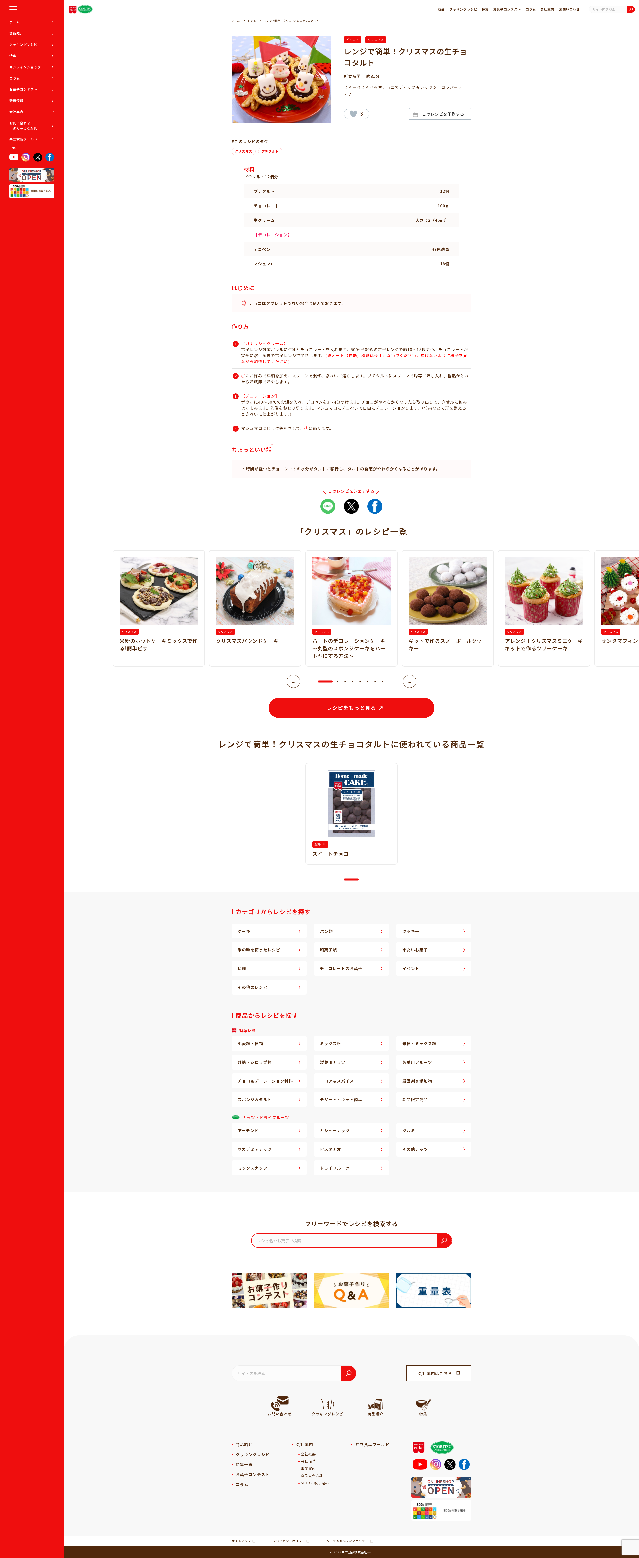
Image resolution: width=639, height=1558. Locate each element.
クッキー (410, 931)
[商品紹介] (375, 1403)
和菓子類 (328, 950)
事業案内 (308, 1468)
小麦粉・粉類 (250, 1043)
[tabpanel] (351, 608)
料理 (242, 968)
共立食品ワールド (23, 139)
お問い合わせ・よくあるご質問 (23, 125)
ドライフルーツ (335, 1168)
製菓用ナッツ (332, 1062)
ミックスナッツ (252, 1168)
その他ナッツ (415, 1149)
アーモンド (248, 1130)
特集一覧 (244, 1464)
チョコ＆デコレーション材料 (265, 1081)
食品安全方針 (312, 1475)
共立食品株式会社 (355, 1552)
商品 (441, 9)
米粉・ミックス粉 (419, 1043)
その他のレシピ (252, 987)
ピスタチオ (330, 1149)
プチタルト (270, 151)
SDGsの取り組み (315, 1482)
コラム (14, 78)
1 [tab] (320, 681)
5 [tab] (360, 681)
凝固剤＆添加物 (417, 1081)
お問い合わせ (569, 9)
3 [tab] (345, 681)
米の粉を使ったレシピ (259, 950)
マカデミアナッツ (255, 1149)
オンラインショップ (25, 67)
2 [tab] (337, 681)
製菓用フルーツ (417, 1062)
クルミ (408, 1130)
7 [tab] (375, 681)
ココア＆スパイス (337, 1081)
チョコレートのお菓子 (341, 968)
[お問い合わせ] (280, 1403)
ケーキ (244, 931)
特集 (12, 55)
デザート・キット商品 (341, 1099)
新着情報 (16, 100)
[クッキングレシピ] (327, 1403)
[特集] (423, 1403)
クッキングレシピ (23, 44)
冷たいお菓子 (415, 950)
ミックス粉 (330, 1043)
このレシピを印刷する (443, 114)
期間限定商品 (415, 1099)
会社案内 (16, 111)
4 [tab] (352, 681)
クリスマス (376, 39)
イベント (352, 39)
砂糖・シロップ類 (255, 1062)
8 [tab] (382, 681)
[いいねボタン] (353, 114)
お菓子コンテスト (23, 89)
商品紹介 (16, 33)
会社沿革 (308, 1461)
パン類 (326, 931)
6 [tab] (367, 681)
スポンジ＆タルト (255, 1099)
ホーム (14, 22)
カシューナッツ (335, 1130)
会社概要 (308, 1453)
